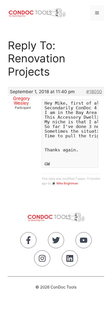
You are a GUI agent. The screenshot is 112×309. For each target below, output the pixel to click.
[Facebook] (28, 241)
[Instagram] (42, 259)
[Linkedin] (70, 259)
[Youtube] (84, 241)
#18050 (94, 91)
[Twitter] (56, 241)
